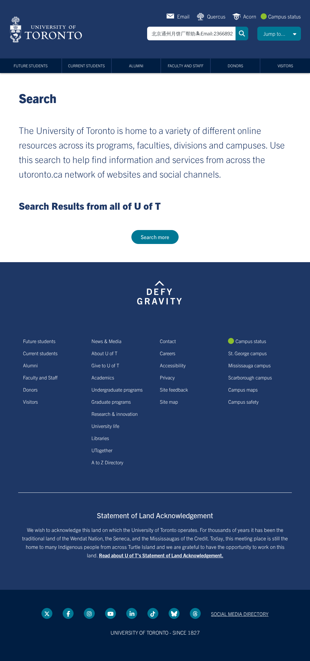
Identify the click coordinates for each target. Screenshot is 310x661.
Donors (235, 65)
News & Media (106, 341)
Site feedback (174, 389)
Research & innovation (114, 414)
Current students (86, 65)
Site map (169, 402)
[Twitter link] (46, 613)
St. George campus (247, 353)
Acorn (249, 16)
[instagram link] (89, 613)
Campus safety (243, 402)
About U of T (104, 353)
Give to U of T (105, 365)
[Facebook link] (68, 613)
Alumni (136, 65)
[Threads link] (195, 613)
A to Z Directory (107, 462)
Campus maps (243, 389)
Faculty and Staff (185, 65)
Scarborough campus (250, 377)
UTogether (101, 450)
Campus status (284, 16)
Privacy (167, 377)
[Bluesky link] (174, 613)
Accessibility (173, 365)
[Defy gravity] (159, 292)
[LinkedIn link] (131, 613)
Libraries (100, 438)
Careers (167, 353)
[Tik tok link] (152, 613)
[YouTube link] (110, 613)
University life (105, 426)
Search (242, 33)
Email (183, 16)
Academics (102, 377)
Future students (31, 65)
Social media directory (240, 614)
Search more (155, 237)
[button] (279, 34)
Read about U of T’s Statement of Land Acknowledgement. (161, 555)
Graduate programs (111, 402)
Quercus (216, 16)
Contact (168, 341)
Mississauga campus (249, 365)
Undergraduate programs (117, 389)
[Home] (47, 29)
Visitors (285, 65)
